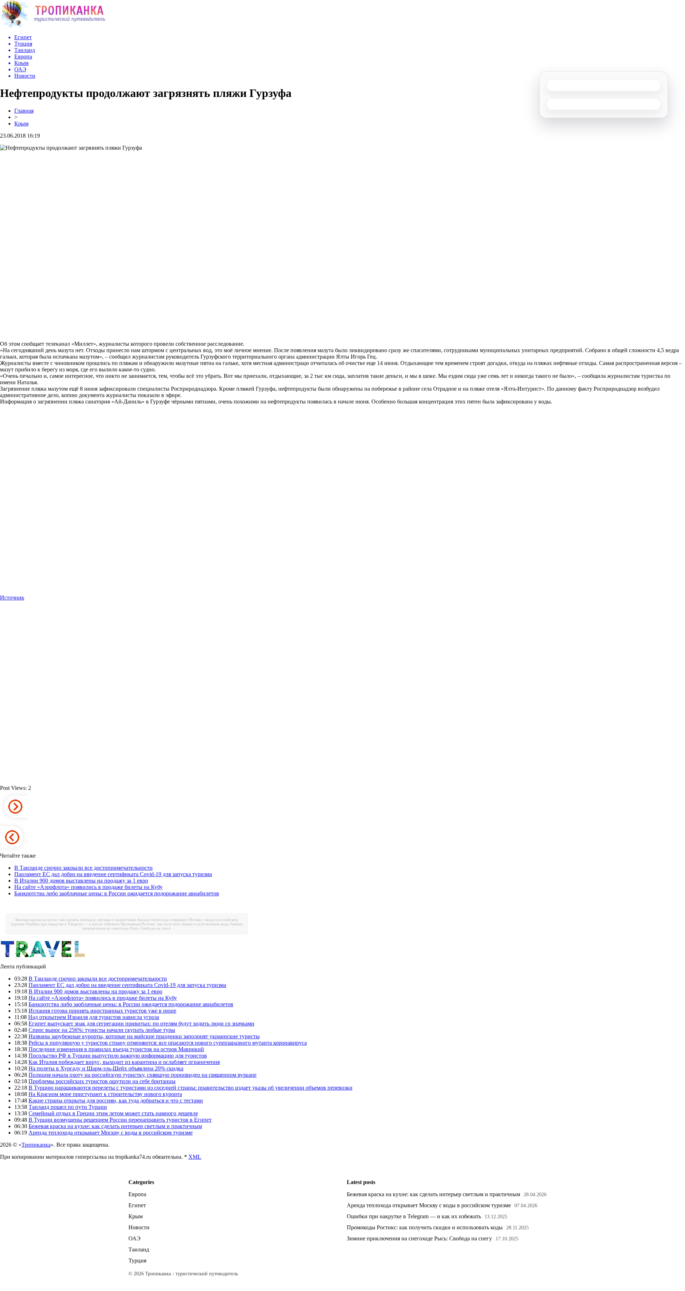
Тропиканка (36, 1145)
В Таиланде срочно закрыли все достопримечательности (83, 868)
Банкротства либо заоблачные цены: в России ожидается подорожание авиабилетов (116, 893)
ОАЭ (134, 1238)
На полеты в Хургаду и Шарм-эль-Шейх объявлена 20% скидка (106, 1068)
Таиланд (138, 1249)
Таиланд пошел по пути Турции (68, 1107)
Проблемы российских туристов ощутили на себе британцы (102, 1081)
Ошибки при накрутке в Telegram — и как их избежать (73, 924)
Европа (137, 1194)
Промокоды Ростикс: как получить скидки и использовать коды (175, 924)
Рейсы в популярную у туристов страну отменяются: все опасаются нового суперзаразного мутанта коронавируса (168, 1043)
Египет (137, 1205)
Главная (24, 111)
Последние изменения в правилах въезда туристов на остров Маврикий (116, 1049)
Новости (138, 1227)
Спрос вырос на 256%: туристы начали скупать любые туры (102, 1030)
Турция (137, 1260)
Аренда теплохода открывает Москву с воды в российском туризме (111, 1133)
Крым (21, 123)
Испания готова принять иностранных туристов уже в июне (102, 1011)
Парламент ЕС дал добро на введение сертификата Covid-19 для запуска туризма (113, 874)
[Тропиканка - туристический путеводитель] (52, 27)
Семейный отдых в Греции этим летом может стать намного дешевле (113, 1113)
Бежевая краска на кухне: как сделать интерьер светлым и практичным (75, 919)
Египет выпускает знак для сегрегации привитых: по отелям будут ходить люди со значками (141, 1023)
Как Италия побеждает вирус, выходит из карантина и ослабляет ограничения (124, 1062)
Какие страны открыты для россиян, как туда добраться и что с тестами (116, 1100)
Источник (12, 598)
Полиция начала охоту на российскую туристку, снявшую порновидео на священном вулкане (143, 1075)
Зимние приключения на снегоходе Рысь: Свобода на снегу (162, 926)
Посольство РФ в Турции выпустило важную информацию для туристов (118, 1056)
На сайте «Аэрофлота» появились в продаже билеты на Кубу (88, 887)
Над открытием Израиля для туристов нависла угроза (93, 1017)
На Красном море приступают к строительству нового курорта (105, 1094)
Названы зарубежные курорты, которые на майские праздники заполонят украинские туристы (144, 1036)
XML (194, 1157)
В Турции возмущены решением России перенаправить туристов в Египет (120, 1120)
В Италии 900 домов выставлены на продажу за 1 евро (81, 881)
